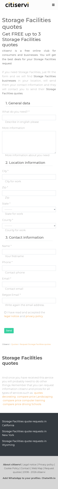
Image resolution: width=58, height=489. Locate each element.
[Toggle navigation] (53, 5)
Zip (5, 187)
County (7, 220)
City (5, 171)
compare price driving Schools (22, 404)
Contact (25, 468)
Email (6, 278)
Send (9, 330)
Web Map (37, 468)
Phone (7, 262)
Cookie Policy (11, 468)
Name (7, 246)
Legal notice (29, 464)
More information (13, 128)
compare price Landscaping (35, 396)
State (6, 203)
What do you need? (15, 111)
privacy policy (34, 316)
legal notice (11, 316)
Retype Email (11, 294)
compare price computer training (24, 400)
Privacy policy (46, 464)
